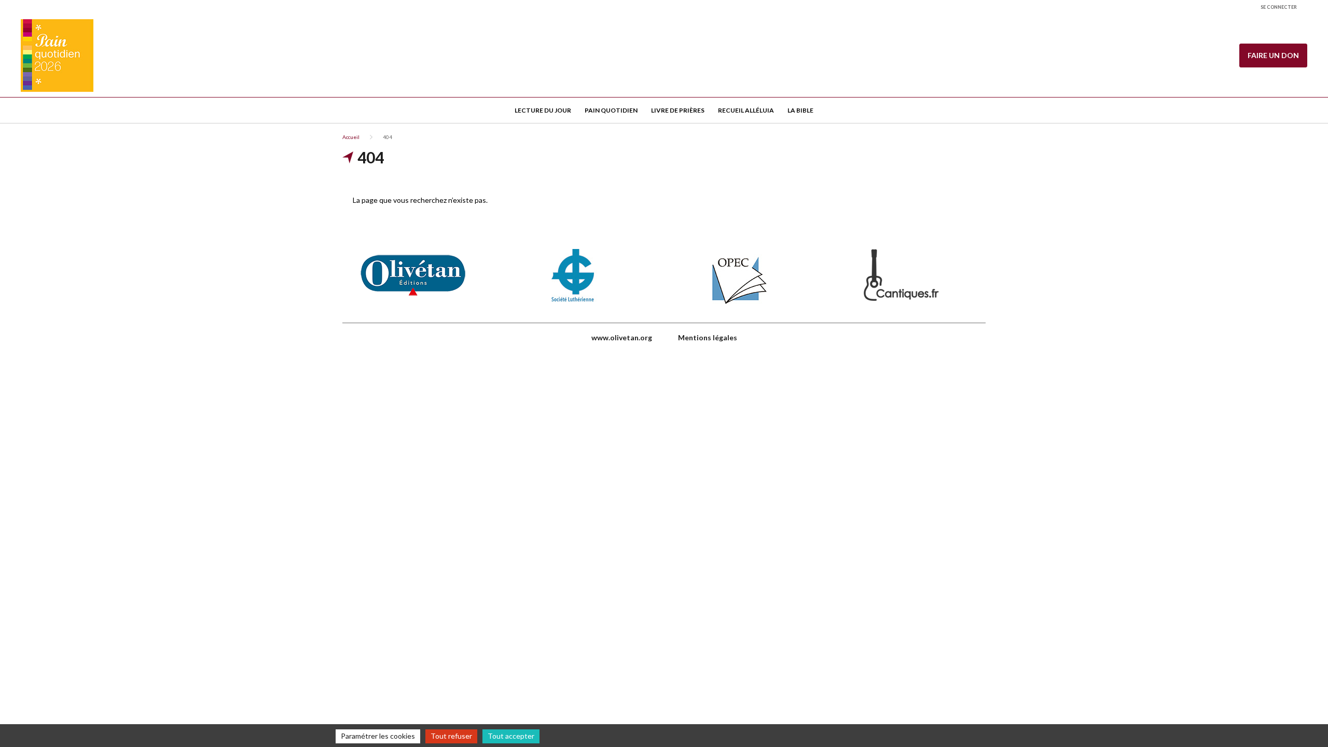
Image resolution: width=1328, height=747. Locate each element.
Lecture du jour (543, 110)
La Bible (800, 110)
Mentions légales (707, 337)
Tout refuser (451, 735)
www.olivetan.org (621, 337)
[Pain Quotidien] (57, 55)
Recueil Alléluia (746, 110)
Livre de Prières (677, 110)
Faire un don (1273, 55)
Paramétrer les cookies (378, 735)
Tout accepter (511, 735)
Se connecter (1279, 7)
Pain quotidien (611, 110)
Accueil (350, 137)
